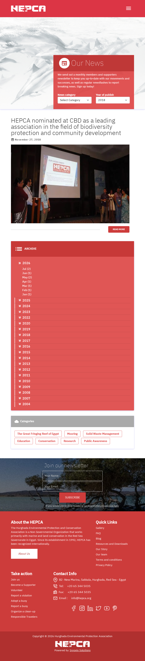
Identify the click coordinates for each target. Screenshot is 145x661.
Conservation (46, 441)
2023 (26, 311)
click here (113, 506)
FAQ (98, 533)
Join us (15, 580)
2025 (26, 300)
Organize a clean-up (23, 611)
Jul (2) (26, 269)
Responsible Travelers (24, 617)
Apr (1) (26, 282)
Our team (101, 554)
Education (23, 441)
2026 (26, 263)
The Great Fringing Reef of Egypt (38, 434)
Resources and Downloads (112, 544)
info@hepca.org (81, 598)
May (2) (27, 277)
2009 (26, 386)
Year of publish (105, 95)
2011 (26, 375)
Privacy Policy (104, 565)
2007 (26, 398)
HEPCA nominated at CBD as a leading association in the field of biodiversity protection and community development (66, 127)
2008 (26, 392)
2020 (26, 323)
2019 (26, 329)
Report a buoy (19, 606)
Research (70, 441)
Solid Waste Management (102, 434)
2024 (26, 306)
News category (67, 95)
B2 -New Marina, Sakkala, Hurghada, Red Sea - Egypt (92, 580)
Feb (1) (26, 290)
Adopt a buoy (19, 601)
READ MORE (119, 229)
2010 (26, 381)
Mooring (72, 434)
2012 (26, 369)
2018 (26, 334)
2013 (26, 363)
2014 (26, 358)
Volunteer (17, 590)
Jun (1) (26, 273)
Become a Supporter (23, 585)
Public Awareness (95, 441)
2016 (26, 346)
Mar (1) (26, 286)
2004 (26, 404)
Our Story (101, 549)
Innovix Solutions (80, 650)
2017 (26, 340)
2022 (26, 317)
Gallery (100, 528)
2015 (26, 352)
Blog (98, 539)
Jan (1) (26, 294)
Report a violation (21, 595)
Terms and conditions (109, 560)
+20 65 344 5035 (79, 586)
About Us (24, 554)
